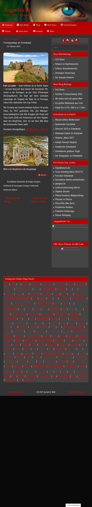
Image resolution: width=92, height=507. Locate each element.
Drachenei (57, 304)
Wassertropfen (44, 376)
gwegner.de (60, 183)
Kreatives (29, 331)
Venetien (71, 372)
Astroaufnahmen (47, 284)
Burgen (70, 294)
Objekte (83, 345)
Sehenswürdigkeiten (80, 362)
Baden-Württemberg (23, 289)
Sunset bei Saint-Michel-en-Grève (39, 200)
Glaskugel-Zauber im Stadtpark (68, 133)
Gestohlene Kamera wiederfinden (69, 179)
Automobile (9, 289)
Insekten (54, 323)
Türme (50, 372)
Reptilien (67, 354)
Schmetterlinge (80, 357)
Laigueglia (67, 331)
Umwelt (57, 372)
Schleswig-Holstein (49, 357)
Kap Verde (33, 327)
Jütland (81, 323)
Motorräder (7, 345)
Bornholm (35, 293)
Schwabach (10, 361)
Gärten (39, 323)
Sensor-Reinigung (63, 215)
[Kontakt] (77, 41)
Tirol (24, 372)
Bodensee (18, 294)
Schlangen (36, 357)
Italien (63, 323)
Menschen (29, 340)
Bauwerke (21, 181)
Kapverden (43, 327)
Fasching (80, 309)
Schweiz (40, 362)
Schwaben (22, 361)
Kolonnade (7, 331)
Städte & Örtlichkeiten (47, 366)
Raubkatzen (27, 354)
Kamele (14, 327)
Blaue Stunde (83, 289)
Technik (82, 366)
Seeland (61, 361)
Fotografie (33, 314)
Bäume (35, 299)
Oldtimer (18, 349)
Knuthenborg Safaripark (73, 327)
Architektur (35, 284)
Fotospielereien (61, 314)
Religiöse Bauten (52, 353)
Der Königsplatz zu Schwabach (68, 155)
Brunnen (56, 294)
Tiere (17, 371)
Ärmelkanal (11, 181)
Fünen (25, 319)
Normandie (41, 345)
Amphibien (25, 284)
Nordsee (34, 345)
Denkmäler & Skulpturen (23, 303)
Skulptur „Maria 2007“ (64, 137)
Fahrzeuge (71, 309)
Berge (69, 289)
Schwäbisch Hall (49, 362)
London (63, 336)
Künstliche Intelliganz (54, 331)
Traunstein (31, 372)
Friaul (19, 319)
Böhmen (42, 298)
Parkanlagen (42, 349)
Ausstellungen (80, 284)
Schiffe (28, 357)
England (37, 309)
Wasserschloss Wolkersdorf (67, 119)
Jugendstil (72, 323)
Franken (74, 314)
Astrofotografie (60, 284)
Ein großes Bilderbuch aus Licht (69, 103)
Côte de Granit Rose (78, 299)
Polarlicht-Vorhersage (64, 211)
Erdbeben (45, 309)
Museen (16, 344)
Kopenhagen (18, 331)
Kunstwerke (40, 331)
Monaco (68, 341)
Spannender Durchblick (65, 124)
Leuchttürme (33, 336)
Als (19, 284)
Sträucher (27, 366)
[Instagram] (72, 41)
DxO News (60, 59)
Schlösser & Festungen (65, 357)
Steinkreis (8, 367)
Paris (34, 349)
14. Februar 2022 (13, 46)
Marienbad (71, 336)
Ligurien (46, 336)
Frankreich (34, 186)
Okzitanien (8, 349)
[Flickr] (68, 41)
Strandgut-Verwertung (65, 73)
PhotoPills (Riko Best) (65, 203)
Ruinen (75, 354)
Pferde (50, 349)
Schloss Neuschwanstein (66, 68)
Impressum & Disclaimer (76, 392)
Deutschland (43, 303)
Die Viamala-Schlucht (64, 77)
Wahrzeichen (31, 376)
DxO (71, 304)
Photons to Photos (63, 199)
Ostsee (27, 349)
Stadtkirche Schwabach (65, 146)
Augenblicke (16, 10)
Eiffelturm (28, 309)
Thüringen (8, 371)
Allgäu (13, 284)
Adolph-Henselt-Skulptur (66, 142)
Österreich (28, 380)
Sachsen (82, 354)
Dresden (65, 303)
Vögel (21, 376)
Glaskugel (54, 319)
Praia (86, 349)
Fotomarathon (47, 314)
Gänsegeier (31, 324)
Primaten (9, 354)
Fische (7, 314)
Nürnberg (52, 344)
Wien (54, 376)
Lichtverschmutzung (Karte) (67, 187)
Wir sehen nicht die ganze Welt (68, 98)
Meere (14, 190)
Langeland (19, 336)
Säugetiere (71, 366)
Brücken (64, 294)
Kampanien (23, 327)
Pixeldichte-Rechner (64, 207)
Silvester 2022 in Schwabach (68, 128)
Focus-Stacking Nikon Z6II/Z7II (69, 171)
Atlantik (71, 284)
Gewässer (7, 190)
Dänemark (11, 309)
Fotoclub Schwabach (64, 175)
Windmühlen (63, 376)
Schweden (32, 362)
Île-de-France (11, 380)
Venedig (63, 372)
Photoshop (71, 349)
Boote (26, 294)
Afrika (6, 284)
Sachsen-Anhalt (9, 357)
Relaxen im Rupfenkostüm (66, 64)
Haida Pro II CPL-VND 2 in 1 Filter (70, 107)
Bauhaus (36, 289)
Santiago (20, 357)
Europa (26, 186)
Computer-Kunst (64, 299)
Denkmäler (7, 304)
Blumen (9, 293)
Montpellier (78, 341)
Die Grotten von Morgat (12, 200)
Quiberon (17, 354)
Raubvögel (37, 354)
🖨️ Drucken (42, 175)
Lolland (55, 336)
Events (64, 309)
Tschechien (41, 371)
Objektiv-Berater (62, 191)
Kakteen (7, 327)
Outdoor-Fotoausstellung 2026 (68, 94)
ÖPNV (20, 380)
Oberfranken (74, 345)
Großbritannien (20, 323)
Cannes (49, 299)
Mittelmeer (58, 341)
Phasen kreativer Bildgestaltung (69, 195)
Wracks (73, 376)
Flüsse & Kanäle (18, 314)
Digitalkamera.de (62, 168)
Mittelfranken (44, 340)
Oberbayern (63, 345)
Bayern (61, 289)
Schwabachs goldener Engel (67, 151)
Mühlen (25, 344)
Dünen (21, 309)
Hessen (46, 324)
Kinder (59, 327)
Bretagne (29, 181)
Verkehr (13, 376)
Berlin (75, 289)
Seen (70, 361)
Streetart (17, 366)
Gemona (32, 319)
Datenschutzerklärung (15, 392)
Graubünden (64, 319)
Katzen (52, 327)
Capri (56, 299)
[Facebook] (63, 41)
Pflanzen (60, 349)
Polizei (80, 349)
